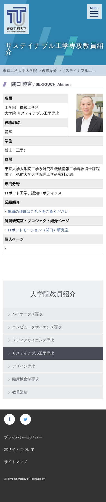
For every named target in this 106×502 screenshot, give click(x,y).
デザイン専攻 (23, 366)
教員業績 (19, 392)
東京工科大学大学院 (20, 70)
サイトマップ (15, 462)
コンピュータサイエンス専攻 (37, 327)
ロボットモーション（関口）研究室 (38, 230)
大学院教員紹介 (53, 293)
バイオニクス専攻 (27, 314)
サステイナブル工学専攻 (83, 70)
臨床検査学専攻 (25, 379)
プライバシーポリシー (23, 437)
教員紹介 (49, 70)
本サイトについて (19, 449)
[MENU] (94, 11)
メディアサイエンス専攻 (33, 340)
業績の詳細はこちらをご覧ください (38, 211)
